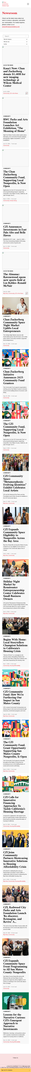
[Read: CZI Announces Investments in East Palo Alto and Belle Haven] (15, 227)
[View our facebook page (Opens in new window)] (7, 1060)
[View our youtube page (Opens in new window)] (26, 1060)
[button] (15, 39)
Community (6, 93)
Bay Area (5, 293)
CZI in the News (14, 93)
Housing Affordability (15, 665)
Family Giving (13, 200)
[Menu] (28, 4)
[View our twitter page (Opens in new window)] (22, 1060)
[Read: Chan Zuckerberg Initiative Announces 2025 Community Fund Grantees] (15, 374)
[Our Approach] (6, 4)
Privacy (21, 1067)
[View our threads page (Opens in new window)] (15, 1060)
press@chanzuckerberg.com (11, 27)
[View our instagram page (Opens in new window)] (11, 1060)
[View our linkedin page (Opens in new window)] (18, 1060)
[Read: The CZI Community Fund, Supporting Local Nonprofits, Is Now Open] (15, 427)
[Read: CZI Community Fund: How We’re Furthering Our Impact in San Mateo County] (15, 693)
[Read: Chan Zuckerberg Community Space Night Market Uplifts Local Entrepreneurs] (15, 322)
